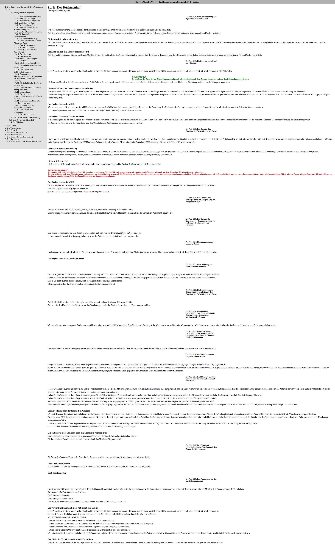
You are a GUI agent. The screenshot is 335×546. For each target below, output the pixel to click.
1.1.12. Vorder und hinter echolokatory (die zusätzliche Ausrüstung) (26, 49)
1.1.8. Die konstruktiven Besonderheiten (24, 35)
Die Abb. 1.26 (191, 354)
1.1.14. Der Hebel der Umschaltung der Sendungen (25, 57)
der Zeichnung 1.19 (112, 210)
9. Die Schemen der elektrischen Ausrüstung (23, 141)
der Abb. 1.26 (207, 364)
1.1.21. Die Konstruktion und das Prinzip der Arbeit (27, 88)
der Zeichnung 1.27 (156, 389)
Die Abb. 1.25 (191, 331)
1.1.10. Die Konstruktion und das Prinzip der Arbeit (27, 42)
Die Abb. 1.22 (191, 265)
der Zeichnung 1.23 (112, 302)
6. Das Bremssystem (13, 135)
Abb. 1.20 (126, 233)
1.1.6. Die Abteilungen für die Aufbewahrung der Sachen (26, 28)
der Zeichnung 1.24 (137, 325)
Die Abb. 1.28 (191, 445)
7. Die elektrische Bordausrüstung (19, 137)
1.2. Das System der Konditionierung (24, 118)
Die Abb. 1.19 (191, 198)
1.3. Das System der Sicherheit (21, 120)
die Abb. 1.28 (143, 457)
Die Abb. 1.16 (191, 17)
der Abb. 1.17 (225, 71)
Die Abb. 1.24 (191, 311)
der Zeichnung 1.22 (153, 274)
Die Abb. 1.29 (191, 479)
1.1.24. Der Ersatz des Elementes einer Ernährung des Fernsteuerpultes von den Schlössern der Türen (27, 104)
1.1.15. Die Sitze (20, 61)
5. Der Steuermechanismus (16, 132)
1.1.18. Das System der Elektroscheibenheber (23, 71)
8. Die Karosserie (12, 139)
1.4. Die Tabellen (16, 122)
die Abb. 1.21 (196, 252)
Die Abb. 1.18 (191, 129)
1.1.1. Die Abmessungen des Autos (28, 16)
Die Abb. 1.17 (191, 61)
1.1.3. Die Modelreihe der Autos (27, 21)
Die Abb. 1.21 (191, 242)
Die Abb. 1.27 (191, 377)
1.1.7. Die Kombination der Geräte (28, 32)
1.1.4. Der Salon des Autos (24, 23)
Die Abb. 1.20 (191, 219)
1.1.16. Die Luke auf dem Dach (27, 63)
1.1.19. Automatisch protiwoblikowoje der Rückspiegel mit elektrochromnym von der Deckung (28, 77)
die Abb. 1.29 (229, 489)
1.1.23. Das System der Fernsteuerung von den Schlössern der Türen (28, 96)
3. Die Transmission (13, 128)
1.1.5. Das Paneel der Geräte (25, 25)
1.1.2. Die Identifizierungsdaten (27, 18)
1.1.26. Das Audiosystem (24, 114)
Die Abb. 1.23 (191, 290)
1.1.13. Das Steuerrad (22, 54)
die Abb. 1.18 (173, 142)
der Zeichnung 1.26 (206, 367)
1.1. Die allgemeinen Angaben (21, 13)
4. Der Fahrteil (11, 130)
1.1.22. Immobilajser (22, 92)
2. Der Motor (10, 126)
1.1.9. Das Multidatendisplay (25, 38)
